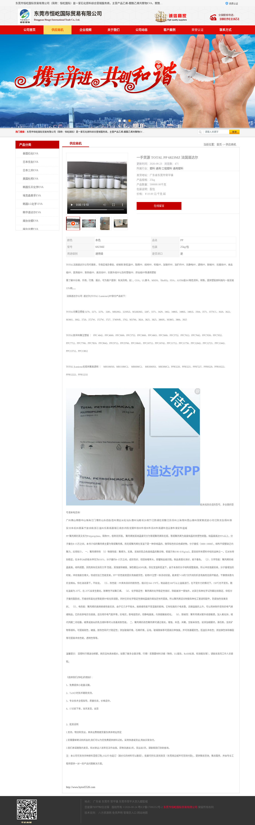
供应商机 (57, 29)
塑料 (152, 168)
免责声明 (117, 812)
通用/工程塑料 (164, 168)
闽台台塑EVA (30, 220)
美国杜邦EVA (30, 178)
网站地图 (142, 812)
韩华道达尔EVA (32, 212)
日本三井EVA (30, 170)
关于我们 (113, 29)
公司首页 (29, 29)
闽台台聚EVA (30, 229)
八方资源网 (104, 812)
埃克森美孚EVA (32, 195)
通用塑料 (178, 168)
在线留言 (159, 205)
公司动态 (141, 29)
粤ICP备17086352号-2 (150, 807)
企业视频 (85, 29)
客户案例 (169, 29)
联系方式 (225, 29)
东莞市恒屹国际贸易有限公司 (180, 807)
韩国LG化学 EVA (33, 204)
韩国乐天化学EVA (33, 187)
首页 (219, 144)
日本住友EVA (30, 162)
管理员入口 (129, 812)
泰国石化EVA (30, 153)
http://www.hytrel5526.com (80, 787)
